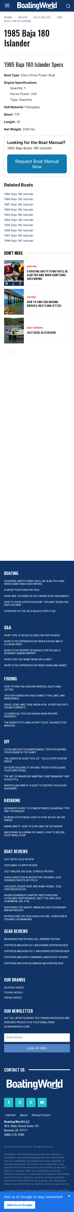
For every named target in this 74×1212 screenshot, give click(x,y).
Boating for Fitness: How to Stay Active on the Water (34, 819)
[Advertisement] (37, 389)
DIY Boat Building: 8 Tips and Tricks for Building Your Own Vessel (34, 769)
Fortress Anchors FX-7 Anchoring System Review (36, 945)
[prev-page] (6, 351)
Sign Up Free (37, 1048)
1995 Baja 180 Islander (19, 225)
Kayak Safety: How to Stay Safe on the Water (33, 826)
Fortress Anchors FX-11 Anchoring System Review (36, 951)
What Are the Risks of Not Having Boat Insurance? (36, 596)
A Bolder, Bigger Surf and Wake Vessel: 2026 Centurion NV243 (32, 888)
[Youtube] (42, 1102)
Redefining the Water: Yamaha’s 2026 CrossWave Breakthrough (35, 909)
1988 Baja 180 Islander (19, 209)
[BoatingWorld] (37, 5)
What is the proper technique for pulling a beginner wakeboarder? (32, 652)
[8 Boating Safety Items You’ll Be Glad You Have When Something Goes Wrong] (14, 273)
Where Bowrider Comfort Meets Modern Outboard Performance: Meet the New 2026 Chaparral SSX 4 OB (32, 898)
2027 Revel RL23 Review (41, 332)
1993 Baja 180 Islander (19, 214)
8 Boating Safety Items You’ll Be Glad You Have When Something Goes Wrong (47, 275)
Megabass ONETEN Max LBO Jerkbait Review (32, 939)
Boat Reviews (35, 328)
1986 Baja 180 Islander (19, 199)
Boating (32, 266)
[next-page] (13, 351)
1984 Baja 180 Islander (19, 194)
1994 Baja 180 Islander (19, 219)
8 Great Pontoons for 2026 (21, 590)
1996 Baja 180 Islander (19, 230)
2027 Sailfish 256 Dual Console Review (28, 871)
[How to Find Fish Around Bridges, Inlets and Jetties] (14, 302)
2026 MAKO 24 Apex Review (20, 865)
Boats (23, 17)
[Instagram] (19, 1102)
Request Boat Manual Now (37, 164)
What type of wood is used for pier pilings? (32, 635)
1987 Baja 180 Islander (19, 204)
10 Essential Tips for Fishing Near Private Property (31, 715)
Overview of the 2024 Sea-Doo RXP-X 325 (30, 611)
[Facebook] (8, 1102)
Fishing (31, 297)
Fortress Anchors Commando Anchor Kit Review (36, 957)
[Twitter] (30, 1102)
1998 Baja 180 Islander (19, 240)
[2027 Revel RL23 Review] (14, 330)
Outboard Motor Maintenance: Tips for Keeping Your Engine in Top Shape (35, 751)
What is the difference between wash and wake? (35, 665)
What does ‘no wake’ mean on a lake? (28, 659)
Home (8, 17)
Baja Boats (42, 17)
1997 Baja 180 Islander (19, 235)
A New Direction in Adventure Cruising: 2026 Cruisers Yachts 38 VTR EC (32, 879)
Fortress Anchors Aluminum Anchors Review (33, 963)
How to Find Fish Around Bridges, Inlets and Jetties (44, 304)
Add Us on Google (19, 1205)
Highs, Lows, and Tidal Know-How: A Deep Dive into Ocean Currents (36, 706)
